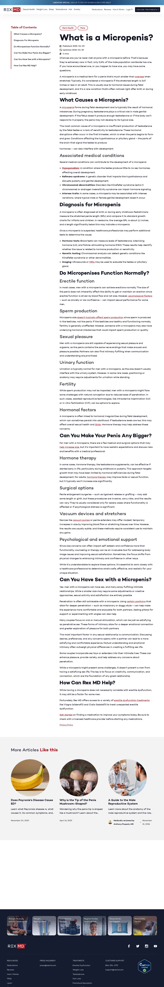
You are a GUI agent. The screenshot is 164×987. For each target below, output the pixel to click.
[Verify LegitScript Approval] (144, 966)
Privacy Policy (66, 725)
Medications (97, 9)
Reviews (107, 9)
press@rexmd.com (48, 965)
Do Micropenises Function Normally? (32, 46)
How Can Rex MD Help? (25, 65)
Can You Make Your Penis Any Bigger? (32, 53)
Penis (82, 28)
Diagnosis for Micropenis (26, 40)
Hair (70, 9)
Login (128, 9)
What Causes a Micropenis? (28, 34)
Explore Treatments (147, 10)
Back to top (160, 983)
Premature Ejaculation (82, 983)
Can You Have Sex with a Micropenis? (32, 59)
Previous (141, 751)
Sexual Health (29, 9)
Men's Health (68, 28)
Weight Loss (41, 9)
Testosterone (61, 9)
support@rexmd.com (114, 970)
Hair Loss (77, 979)
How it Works (118, 9)
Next (150, 751)
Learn (9, 983)
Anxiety (77, 9)
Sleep (51, 9)
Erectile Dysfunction (81, 965)
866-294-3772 (111, 965)
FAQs (9, 979)
